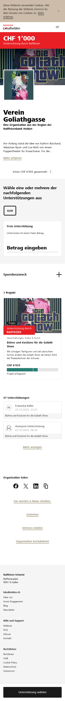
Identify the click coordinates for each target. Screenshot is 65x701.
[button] (57, 27)
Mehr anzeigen (32, 447)
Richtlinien (8, 654)
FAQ (5, 630)
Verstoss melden (32, 528)
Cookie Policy (10, 662)
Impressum (9, 671)
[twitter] (25, 486)
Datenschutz (9, 666)
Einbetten (32, 514)
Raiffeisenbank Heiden (17, 128)
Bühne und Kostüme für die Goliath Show (30, 344)
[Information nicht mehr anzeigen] (59, 11)
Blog (5, 605)
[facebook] (15, 486)
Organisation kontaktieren (32, 541)
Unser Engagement (13, 601)
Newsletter (8, 609)
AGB (5, 658)
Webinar (7, 625)
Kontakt (7, 638)
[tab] (10, 211)
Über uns (8, 597)
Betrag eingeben (27, 248)
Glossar (7, 634)
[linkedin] (35, 486)
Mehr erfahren (12, 158)
